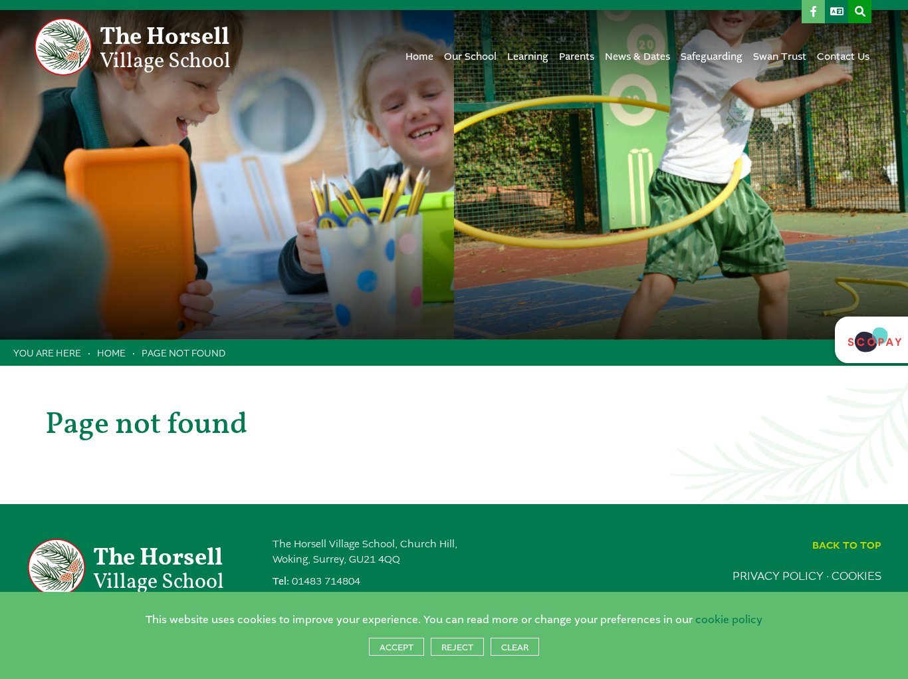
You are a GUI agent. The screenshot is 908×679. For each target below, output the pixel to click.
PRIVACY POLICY (778, 576)
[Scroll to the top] (846, 546)
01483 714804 (326, 581)
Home (111, 353)
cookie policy (728, 619)
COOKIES (856, 576)
